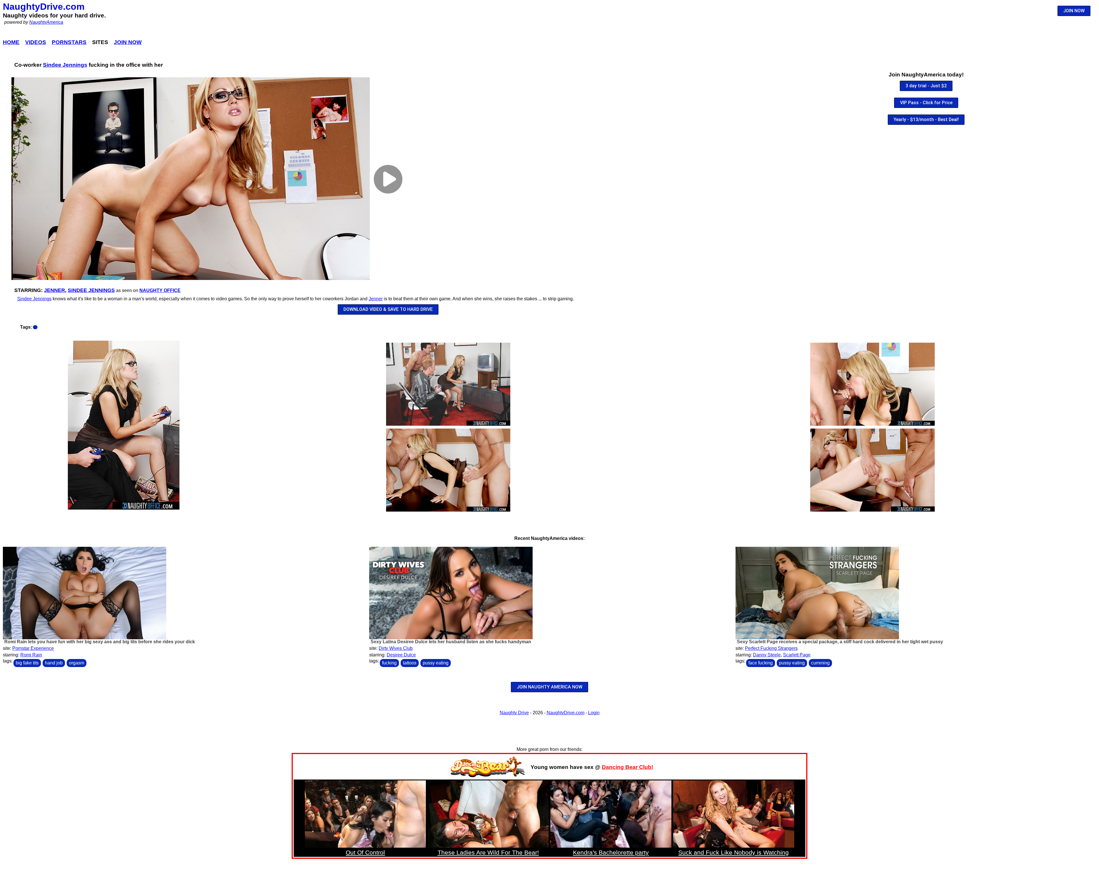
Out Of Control (365, 852)
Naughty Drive (514, 712)
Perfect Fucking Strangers (771, 648)
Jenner (54, 290)
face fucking (760, 662)
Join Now (128, 42)
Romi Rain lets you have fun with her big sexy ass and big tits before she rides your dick (99, 641)
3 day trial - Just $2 (926, 85)
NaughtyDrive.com (43, 6)
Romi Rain (31, 654)
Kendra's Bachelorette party (611, 852)
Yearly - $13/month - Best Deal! (926, 119)
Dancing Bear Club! (627, 767)
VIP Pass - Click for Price (926, 102)
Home (11, 42)
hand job (54, 662)
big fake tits (27, 662)
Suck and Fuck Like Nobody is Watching (733, 852)
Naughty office (160, 290)
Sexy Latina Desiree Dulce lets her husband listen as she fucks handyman (451, 641)
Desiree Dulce (401, 654)
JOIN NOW (1074, 10)
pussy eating (435, 662)
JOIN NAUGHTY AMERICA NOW (549, 687)
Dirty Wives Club (396, 648)
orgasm (76, 662)
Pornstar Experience (33, 648)
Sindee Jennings (65, 65)
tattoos (409, 662)
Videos (35, 42)
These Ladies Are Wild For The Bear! (488, 852)
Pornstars (69, 42)
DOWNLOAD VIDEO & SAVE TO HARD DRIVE (388, 309)
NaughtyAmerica (46, 22)
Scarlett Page (797, 654)
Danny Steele (767, 654)
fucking (389, 662)
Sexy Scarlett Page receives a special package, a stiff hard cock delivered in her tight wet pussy (840, 641)
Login (594, 712)
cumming (820, 662)
